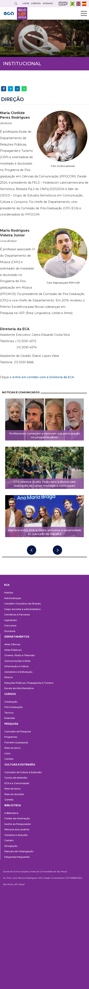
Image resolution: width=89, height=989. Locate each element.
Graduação (10, 701)
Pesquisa (11, 723)
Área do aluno (12, 747)
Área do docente (14, 794)
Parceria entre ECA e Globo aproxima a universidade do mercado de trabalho (44, 532)
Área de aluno (12, 788)
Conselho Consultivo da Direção (22, 603)
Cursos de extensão (15, 777)
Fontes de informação (17, 818)
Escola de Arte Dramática (19, 688)
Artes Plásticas (13, 650)
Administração (12, 598)
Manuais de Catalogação (18, 851)
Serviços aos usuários (16, 829)
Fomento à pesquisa (16, 742)
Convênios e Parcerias (17, 614)
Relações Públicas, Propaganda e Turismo (28, 682)
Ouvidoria (9, 631)
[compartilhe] (3, 88)
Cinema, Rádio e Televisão (19, 655)
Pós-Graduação (13, 707)
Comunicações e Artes (17, 660)
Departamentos (16, 636)
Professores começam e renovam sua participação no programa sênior (44, 435)
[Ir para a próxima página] (57, 550)
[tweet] (10, 88)
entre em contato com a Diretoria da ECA (43, 377)
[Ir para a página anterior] (31, 550)
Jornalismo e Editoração (18, 671)
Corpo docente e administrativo (22, 609)
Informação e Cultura (16, 666)
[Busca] (16, 3)
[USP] (63, 3)
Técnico (8, 712)
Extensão (9, 718)
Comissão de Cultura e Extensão (23, 772)
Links (7, 753)
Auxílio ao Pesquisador (17, 824)
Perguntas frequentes (17, 856)
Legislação (10, 620)
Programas (10, 736)
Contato (8, 758)
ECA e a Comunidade (16, 783)
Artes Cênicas (12, 644)
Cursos (10, 693)
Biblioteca (12, 805)
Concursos (10, 625)
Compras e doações (16, 835)
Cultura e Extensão (19, 764)
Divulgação (10, 846)
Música (8, 677)
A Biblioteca (11, 813)
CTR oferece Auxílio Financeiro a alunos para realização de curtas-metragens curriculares (44, 483)
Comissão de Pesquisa (17, 731)
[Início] (15, 13)
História (8, 592)
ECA (7, 584)
